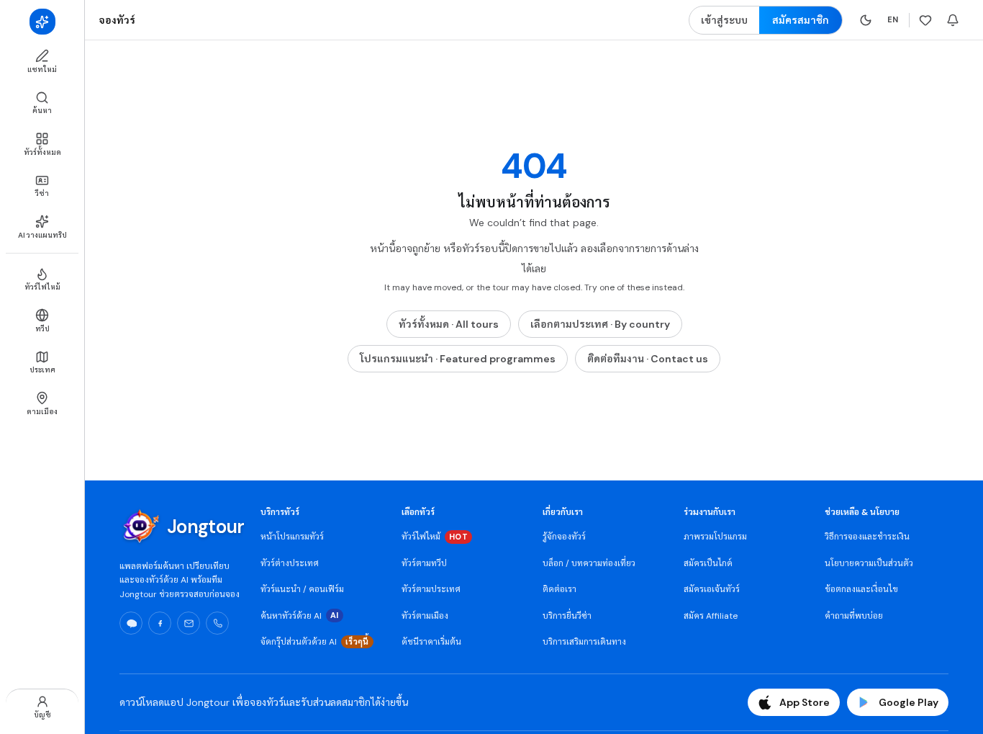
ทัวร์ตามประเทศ (431, 589)
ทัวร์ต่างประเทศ (290, 563)
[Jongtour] (42, 22)
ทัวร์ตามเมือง (425, 616)
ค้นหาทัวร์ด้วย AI (300, 616)
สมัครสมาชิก (800, 20)
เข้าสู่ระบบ (724, 20)
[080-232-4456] (217, 623)
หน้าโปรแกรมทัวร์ (292, 536)
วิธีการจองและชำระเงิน (867, 536)
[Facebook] (159, 623)
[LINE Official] (130, 623)
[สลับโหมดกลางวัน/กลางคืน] (866, 20)
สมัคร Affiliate (711, 616)
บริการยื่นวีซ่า (567, 616)
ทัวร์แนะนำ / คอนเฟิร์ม (302, 589)
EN (893, 19)
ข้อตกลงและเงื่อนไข (861, 589)
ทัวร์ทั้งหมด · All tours (449, 324)
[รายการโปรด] (925, 20)
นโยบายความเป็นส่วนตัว (869, 563)
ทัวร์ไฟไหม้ (435, 536)
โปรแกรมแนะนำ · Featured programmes (458, 358)
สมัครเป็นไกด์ (708, 563)
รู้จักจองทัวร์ (564, 536)
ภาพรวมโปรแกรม (715, 536)
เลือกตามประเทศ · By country (600, 324)
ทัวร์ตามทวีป (424, 563)
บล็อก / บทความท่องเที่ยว (589, 563)
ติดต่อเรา (559, 589)
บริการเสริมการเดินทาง (584, 642)
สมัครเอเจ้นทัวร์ (712, 589)
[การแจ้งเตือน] (953, 20)
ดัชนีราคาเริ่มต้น (431, 642)
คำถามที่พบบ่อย (854, 616)
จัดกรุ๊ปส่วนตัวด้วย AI (315, 642)
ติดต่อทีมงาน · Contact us (647, 358)
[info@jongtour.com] (188, 623)
